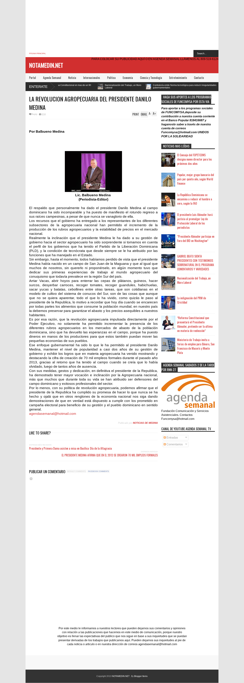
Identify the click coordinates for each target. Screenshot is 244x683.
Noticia (72, 78)
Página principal (37, 53)
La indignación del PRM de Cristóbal (191, 300)
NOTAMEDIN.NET (46, 65)
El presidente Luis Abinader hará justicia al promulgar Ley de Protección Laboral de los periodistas (195, 221)
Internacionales (91, 78)
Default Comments (76, 471)
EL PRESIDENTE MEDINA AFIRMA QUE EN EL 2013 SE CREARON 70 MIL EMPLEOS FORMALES (110, 455)
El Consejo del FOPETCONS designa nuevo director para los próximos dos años (194, 159)
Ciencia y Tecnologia (151, 78)
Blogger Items (141, 676)
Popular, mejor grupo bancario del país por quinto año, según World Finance (195, 179)
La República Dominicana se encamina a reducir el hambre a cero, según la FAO (194, 199)
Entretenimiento (178, 78)
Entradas (172, 437)
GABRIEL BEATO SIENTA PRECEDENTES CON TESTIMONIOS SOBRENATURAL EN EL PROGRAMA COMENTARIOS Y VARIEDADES (195, 262)
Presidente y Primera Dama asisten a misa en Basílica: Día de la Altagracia (70, 448)
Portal (32, 78)
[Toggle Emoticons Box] (31, 479)
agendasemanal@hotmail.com (52, 414)
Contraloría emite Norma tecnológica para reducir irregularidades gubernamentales (155, 86)
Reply (34, 114)
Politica (111, 78)
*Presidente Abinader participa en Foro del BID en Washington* (195, 238)
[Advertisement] (122, 25)
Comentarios (174, 444)
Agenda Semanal (52, 78)
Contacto (199, 78)
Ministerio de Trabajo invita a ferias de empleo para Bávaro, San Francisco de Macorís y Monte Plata (196, 346)
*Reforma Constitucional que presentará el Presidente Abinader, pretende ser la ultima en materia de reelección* (195, 324)
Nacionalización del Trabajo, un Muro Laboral (94, 86)
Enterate (38, 87)
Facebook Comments (98, 471)
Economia (128, 78)
